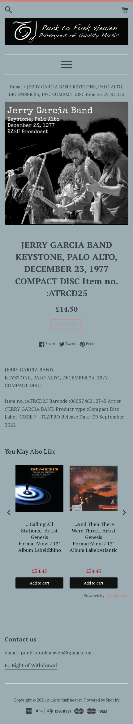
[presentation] (9, 513)
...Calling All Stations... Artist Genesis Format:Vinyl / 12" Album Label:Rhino (39, 537)
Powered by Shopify (101, 700)
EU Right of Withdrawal (31, 665)
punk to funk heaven (65, 700)
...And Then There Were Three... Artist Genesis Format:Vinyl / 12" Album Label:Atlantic (94, 537)
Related (121, 595)
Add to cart (39, 583)
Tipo (109, 595)
